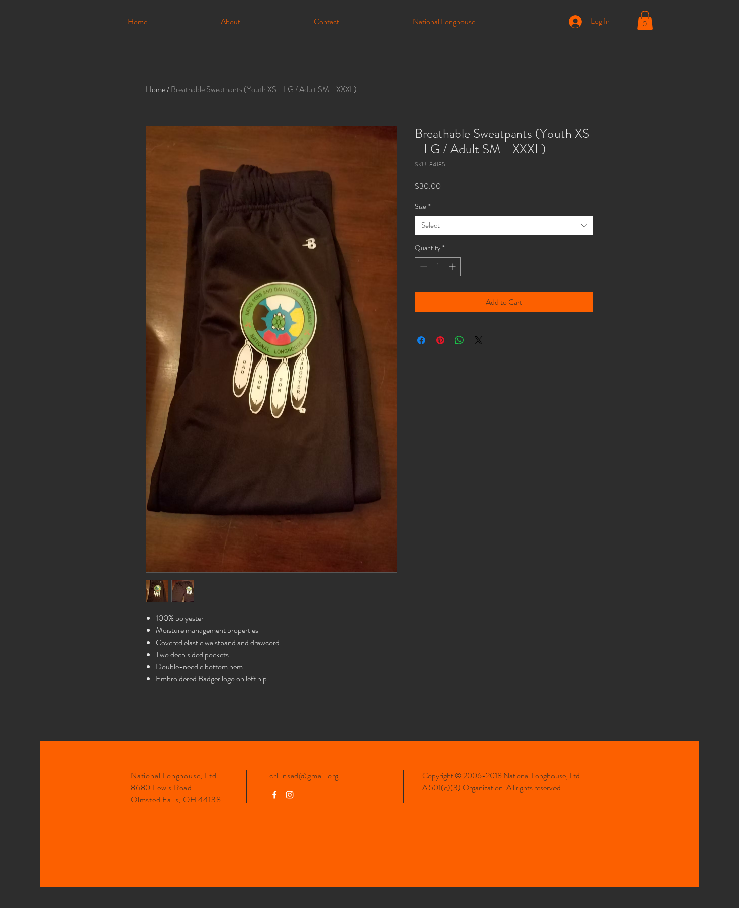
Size (423, 206)
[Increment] (453, 267)
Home (155, 89)
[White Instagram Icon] (290, 795)
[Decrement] (422, 267)
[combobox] (504, 225)
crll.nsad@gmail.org (304, 775)
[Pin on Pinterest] (440, 340)
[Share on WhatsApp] (459, 340)
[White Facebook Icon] (274, 795)
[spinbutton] (438, 267)
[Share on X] (479, 340)
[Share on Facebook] (421, 340)
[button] (645, 20)
